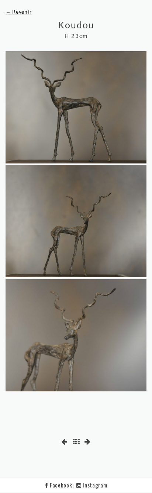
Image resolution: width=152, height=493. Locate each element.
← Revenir (19, 11)
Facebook (60, 485)
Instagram (94, 485)
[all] (76, 441)
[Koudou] (76, 107)
